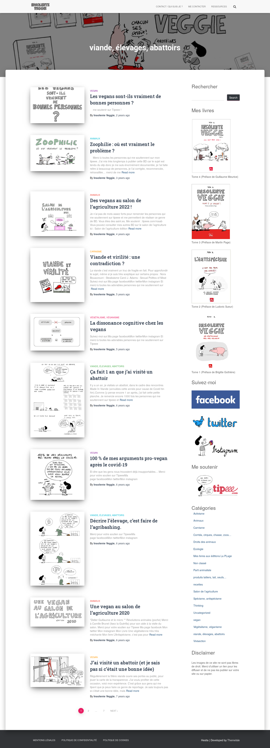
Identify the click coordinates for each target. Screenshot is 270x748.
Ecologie (198, 549)
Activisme (198, 513)
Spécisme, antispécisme (207, 598)
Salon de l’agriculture (205, 591)
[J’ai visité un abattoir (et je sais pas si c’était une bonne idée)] (57, 670)
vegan (94, 90)
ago (123, 115)
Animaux (95, 138)
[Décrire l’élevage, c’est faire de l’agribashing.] (57, 548)
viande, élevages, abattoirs (107, 366)
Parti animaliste (202, 570)
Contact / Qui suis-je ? (169, 6)
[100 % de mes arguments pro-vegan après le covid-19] (57, 474)
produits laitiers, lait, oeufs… (209, 577)
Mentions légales (44, 740)
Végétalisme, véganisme (104, 317)
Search (233, 97)
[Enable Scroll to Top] (262, 740)
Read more (128, 172)
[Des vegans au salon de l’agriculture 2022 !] (57, 213)
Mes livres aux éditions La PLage (212, 556)
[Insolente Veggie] (40, 6)
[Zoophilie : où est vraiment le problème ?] (57, 153)
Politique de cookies (116, 740)
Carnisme (96, 251)
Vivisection (199, 641)
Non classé (199, 563)
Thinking (198, 605)
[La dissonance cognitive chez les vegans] (57, 332)
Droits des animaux (204, 542)
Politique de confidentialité (79, 740)
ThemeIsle (233, 740)
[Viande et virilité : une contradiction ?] (57, 275)
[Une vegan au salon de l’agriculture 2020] (57, 612)
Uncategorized (201, 612)
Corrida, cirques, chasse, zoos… (212, 535)
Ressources (219, 6)
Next (113, 710)
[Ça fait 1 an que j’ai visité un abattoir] (57, 400)
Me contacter (197, 6)
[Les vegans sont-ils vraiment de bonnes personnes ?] (57, 105)
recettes (198, 584)
